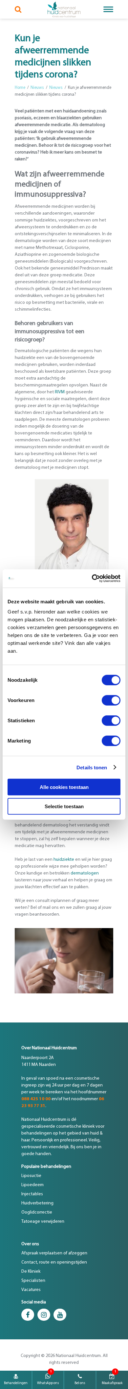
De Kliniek (30, 1271)
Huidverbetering (37, 1203)
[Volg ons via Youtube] (59, 1315)
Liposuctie (31, 1175)
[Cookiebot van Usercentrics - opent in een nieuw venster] (92, 578)
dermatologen (85, 873)
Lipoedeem (32, 1185)
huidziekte (63, 859)
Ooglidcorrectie (36, 1212)
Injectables (32, 1194)
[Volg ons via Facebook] (27, 1315)
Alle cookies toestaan (64, 787)
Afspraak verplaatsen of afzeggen (54, 1253)
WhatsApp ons (48, 1383)
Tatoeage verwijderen (42, 1221)
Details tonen (91, 767)
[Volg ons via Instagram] (43, 1315)
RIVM (60, 392)
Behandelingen (16, 1383)
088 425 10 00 (36, 1099)
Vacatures (31, 1289)
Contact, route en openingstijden (54, 1262)
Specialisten (33, 1280)
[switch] (111, 700)
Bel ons (80, 1383)
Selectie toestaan (64, 806)
